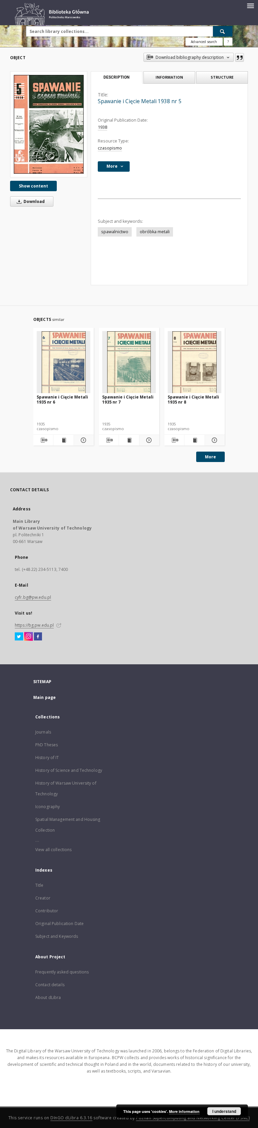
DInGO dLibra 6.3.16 (71, 1118)
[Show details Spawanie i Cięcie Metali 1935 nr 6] (83, 440)
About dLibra (48, 997)
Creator (42, 898)
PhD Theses (46, 745)
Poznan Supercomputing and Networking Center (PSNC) (193, 1118)
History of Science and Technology (68, 770)
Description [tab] (116, 77)
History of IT (47, 757)
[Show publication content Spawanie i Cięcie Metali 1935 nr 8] (194, 440)
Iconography (47, 806)
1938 (102, 127)
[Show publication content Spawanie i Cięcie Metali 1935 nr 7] (129, 440)
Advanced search (204, 41)
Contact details (49, 985)
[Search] (222, 31)
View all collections (53, 849)
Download (34, 201)
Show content (33, 186)
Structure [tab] (222, 77)
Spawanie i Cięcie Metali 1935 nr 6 (62, 399)
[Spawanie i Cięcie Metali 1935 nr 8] (194, 362)
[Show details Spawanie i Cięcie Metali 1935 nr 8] (214, 440)
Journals (43, 732)
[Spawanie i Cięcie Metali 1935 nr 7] (129, 362)
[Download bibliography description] (43, 440)
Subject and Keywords (56, 936)
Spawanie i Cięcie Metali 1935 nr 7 (128, 399)
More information (184, 1111)
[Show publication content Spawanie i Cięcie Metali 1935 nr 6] (63, 440)
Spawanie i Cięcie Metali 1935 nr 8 (193, 399)
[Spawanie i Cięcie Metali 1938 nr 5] (49, 124)
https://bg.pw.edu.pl (34, 625)
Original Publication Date (59, 923)
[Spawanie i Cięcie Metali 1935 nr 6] (63, 362)
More (210, 457)
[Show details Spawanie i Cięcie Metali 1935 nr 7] (148, 440)
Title (39, 885)
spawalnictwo (114, 232)
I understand (224, 1111)
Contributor (46, 911)
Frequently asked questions (62, 972)
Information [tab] (169, 77)
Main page (44, 697)
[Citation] (239, 57)
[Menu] (250, 5)
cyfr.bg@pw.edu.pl (33, 597)
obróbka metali (155, 232)
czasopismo (110, 148)
